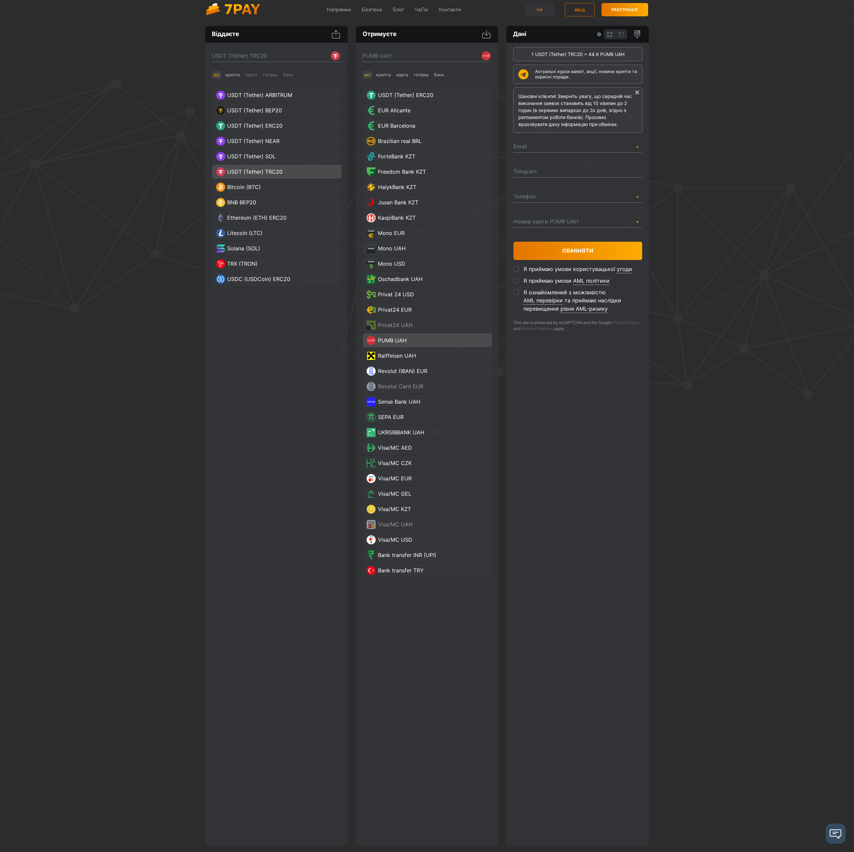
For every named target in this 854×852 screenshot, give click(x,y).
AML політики (591, 280)
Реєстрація (624, 9)
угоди (624, 269)
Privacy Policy (625, 322)
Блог (398, 10)
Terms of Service (537, 328)
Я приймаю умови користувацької (577, 269)
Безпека (372, 10)
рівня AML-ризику (584, 308)
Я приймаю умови (566, 280)
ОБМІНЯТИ (577, 251)
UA (539, 9)
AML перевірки (543, 300)
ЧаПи (421, 10)
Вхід (580, 10)
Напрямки (339, 10)
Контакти (450, 10)
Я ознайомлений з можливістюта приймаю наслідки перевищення (572, 300)
